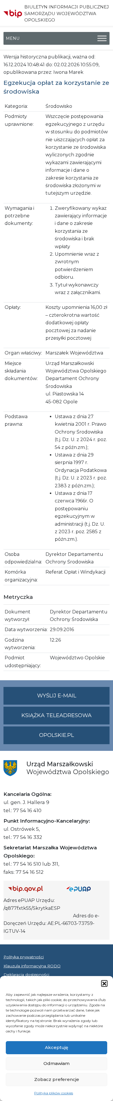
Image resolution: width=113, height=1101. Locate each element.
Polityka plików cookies (53, 1093)
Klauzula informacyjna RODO (32, 966)
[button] (104, 983)
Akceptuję (56, 1047)
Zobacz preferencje (56, 1079)
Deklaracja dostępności (26, 974)
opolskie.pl (56, 735)
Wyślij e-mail (73, 698)
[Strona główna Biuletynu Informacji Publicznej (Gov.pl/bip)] (32, 889)
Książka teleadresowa (56, 715)
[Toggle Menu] (102, 38)
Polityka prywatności (23, 957)
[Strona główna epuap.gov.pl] (86, 889)
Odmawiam (56, 1063)
